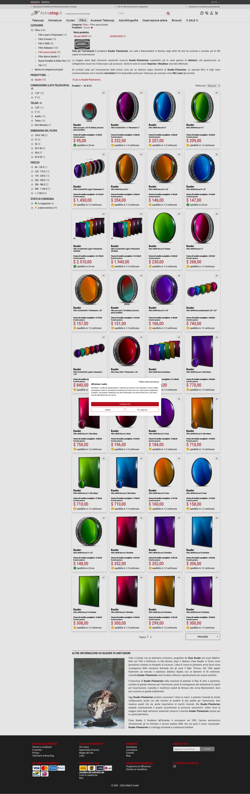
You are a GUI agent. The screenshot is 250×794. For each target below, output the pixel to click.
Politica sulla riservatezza (149, 382)
